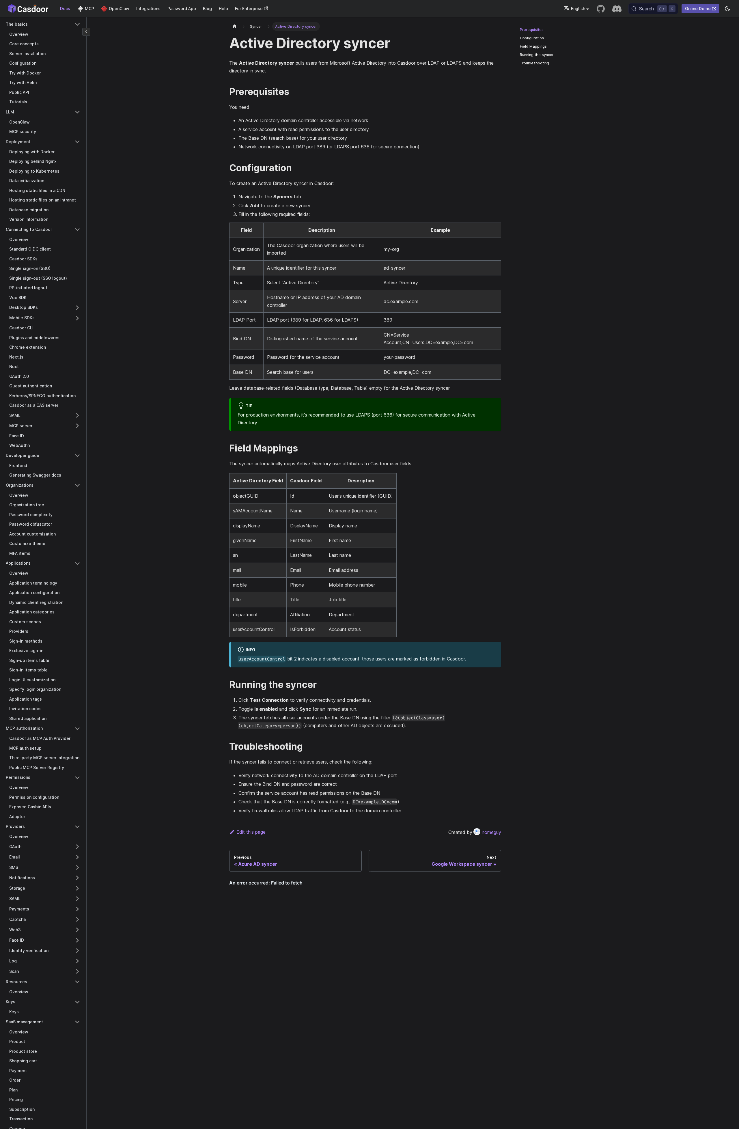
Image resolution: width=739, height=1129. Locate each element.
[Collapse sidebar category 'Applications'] (77, 563)
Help (223, 8)
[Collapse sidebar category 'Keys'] (77, 1002)
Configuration (532, 38)
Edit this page (251, 832)
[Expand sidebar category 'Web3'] (77, 929)
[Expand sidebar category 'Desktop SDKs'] (77, 307)
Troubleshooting (534, 63)
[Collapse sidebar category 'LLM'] (77, 112)
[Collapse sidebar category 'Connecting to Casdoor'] (77, 229)
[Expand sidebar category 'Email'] (77, 857)
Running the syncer (537, 55)
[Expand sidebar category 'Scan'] (77, 971)
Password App (181, 8)
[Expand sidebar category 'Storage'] (77, 888)
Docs (65, 8)
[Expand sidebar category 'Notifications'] (77, 877)
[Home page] (234, 26)
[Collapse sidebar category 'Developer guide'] (77, 455)
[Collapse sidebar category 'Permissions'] (77, 777)
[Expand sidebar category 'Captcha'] (77, 919)
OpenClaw (119, 8)
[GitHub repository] (601, 8)
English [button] (578, 8)
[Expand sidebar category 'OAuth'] (77, 846)
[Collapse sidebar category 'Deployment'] (77, 141)
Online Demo (698, 8)
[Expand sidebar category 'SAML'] (77, 415)
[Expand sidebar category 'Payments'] (77, 909)
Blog (207, 8)
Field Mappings (533, 46)
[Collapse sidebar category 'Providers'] (77, 826)
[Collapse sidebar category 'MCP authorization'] (77, 728)
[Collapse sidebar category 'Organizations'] (77, 485)
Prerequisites (532, 29)
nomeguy (491, 832)
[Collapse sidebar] (86, 32)
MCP (89, 8)
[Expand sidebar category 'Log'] (77, 961)
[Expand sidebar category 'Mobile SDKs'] (77, 318)
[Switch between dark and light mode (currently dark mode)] (727, 8)
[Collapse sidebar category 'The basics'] (77, 24)
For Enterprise (249, 8)
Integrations (148, 8)
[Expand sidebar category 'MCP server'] (77, 425)
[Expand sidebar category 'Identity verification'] (77, 950)
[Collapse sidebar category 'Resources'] (77, 981)
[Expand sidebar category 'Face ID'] (77, 940)
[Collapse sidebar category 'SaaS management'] (77, 1022)
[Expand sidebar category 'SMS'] (77, 867)
